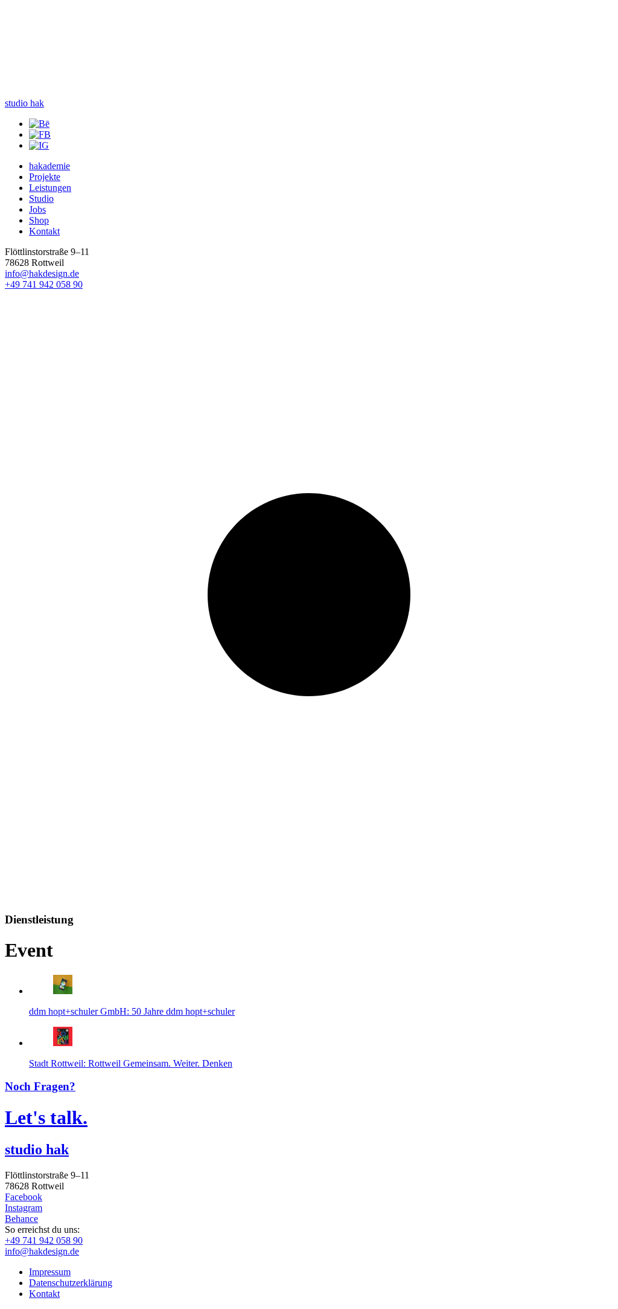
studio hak (24, 103)
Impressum (50, 1272)
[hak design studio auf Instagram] (39, 145)
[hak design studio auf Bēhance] (39, 123)
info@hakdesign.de (42, 273)
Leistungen (50, 188)
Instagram (23, 1208)
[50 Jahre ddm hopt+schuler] (62, 991)
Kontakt (44, 231)
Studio (41, 198)
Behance (21, 1219)
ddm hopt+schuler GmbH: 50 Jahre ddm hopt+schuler (132, 1011)
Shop (39, 220)
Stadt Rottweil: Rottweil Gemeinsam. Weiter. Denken (130, 1063)
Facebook (23, 1197)
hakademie (49, 166)
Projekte (44, 177)
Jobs (37, 209)
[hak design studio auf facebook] (40, 134)
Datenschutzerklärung (70, 1283)
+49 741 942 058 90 (44, 284)
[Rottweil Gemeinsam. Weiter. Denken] (62, 1043)
